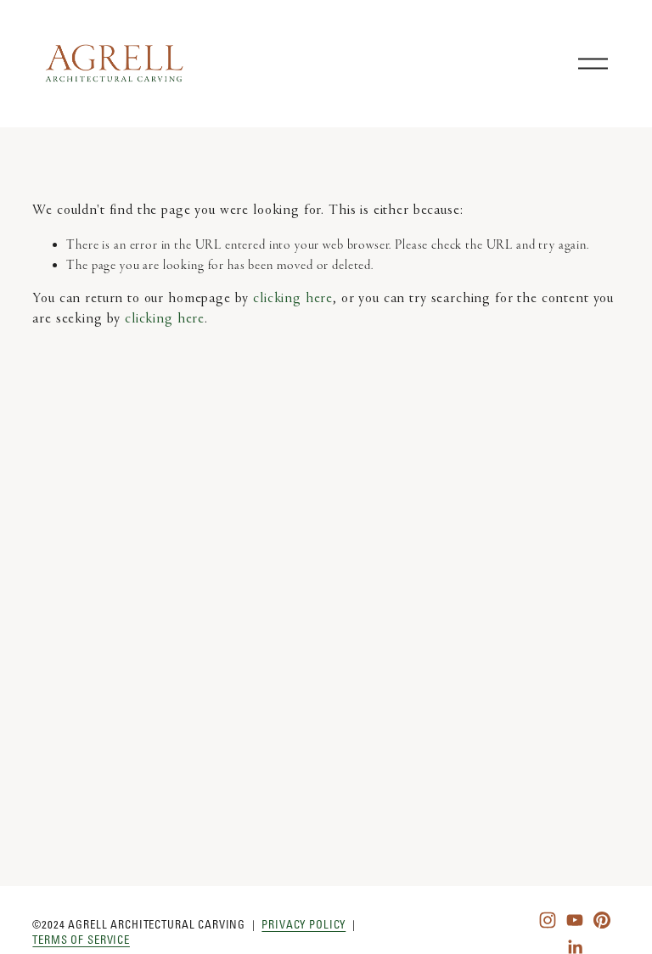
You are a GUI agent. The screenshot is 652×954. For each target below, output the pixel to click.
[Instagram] (547, 920)
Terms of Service (81, 939)
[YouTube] (574, 920)
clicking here (293, 299)
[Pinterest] (601, 920)
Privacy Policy (303, 924)
